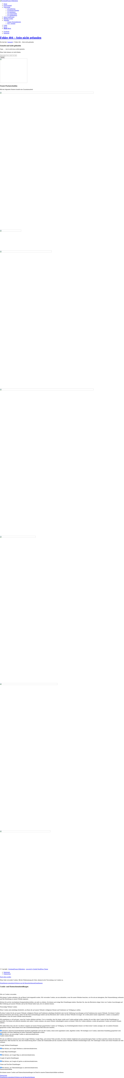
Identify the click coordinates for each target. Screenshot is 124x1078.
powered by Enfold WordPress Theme (37, 969)
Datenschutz (3, 1075)
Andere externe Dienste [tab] (7, 1036)
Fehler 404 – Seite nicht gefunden (20, 37)
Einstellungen (39, 983)
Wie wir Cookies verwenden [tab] (8, 994)
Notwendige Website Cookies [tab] (8, 1007)
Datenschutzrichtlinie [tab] (6, 1069)
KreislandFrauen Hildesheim (16, 969)
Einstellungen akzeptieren (7, 983)
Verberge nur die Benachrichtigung (25, 983)
